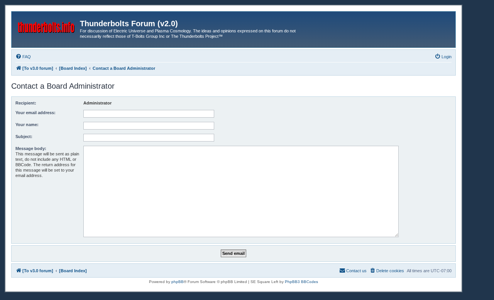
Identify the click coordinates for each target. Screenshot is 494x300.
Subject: (23, 136)
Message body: (30, 148)
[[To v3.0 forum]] (47, 25)
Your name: (27, 124)
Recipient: (25, 103)
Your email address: (35, 112)
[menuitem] (23, 56)
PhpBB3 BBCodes (301, 282)
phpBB (177, 282)
